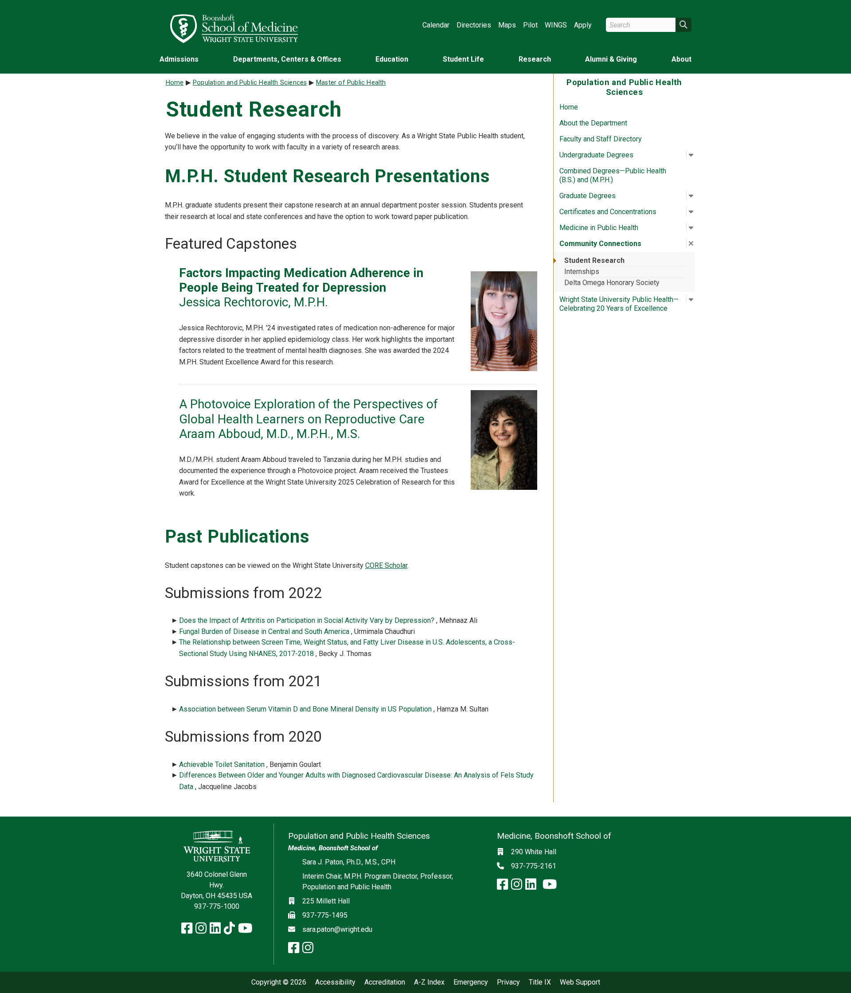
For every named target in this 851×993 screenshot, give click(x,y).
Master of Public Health (351, 82)
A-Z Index (429, 982)
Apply (583, 25)
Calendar (435, 25)
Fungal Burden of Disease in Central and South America (265, 631)
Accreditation (384, 982)
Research (535, 59)
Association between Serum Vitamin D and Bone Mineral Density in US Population (306, 709)
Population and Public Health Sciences (250, 82)
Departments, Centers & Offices (287, 59)
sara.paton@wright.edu (337, 929)
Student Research (594, 260)
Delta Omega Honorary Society (612, 282)
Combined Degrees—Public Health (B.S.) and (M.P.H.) (612, 175)
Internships (581, 271)
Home (568, 107)
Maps (507, 25)
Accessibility (335, 982)
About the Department (593, 123)
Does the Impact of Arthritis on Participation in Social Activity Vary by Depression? (307, 620)
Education (391, 59)
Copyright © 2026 (278, 982)
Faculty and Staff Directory (600, 139)
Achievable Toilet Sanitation (222, 764)
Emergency (470, 982)
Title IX (540, 982)
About (681, 59)
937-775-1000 (216, 906)
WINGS (556, 25)
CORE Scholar (386, 565)
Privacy (508, 982)
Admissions (179, 59)
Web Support (580, 982)
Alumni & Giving (611, 59)
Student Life (463, 59)
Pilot (530, 25)
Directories (474, 25)
